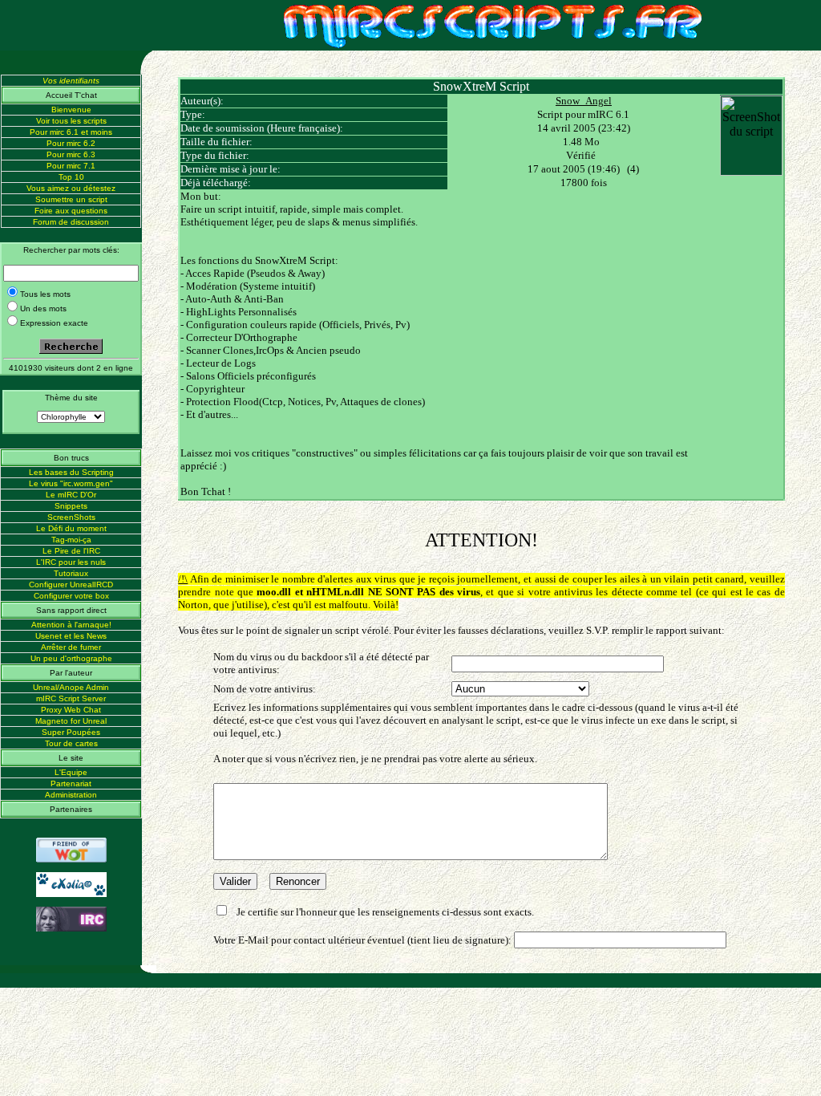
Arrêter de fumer (71, 647)
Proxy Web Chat (71, 709)
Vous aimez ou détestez (70, 188)
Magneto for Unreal (71, 720)
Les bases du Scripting (71, 472)
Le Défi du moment (71, 528)
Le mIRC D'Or (71, 494)
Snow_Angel (584, 101)
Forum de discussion (71, 221)
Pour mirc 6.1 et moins (71, 132)
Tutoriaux (71, 573)
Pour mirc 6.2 (71, 143)
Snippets (71, 505)
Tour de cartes (71, 743)
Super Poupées (71, 732)
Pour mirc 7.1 (71, 165)
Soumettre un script (71, 199)
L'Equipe (71, 772)
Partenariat (71, 783)
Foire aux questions (70, 210)
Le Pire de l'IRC (71, 550)
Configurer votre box (71, 595)
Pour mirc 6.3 (71, 154)
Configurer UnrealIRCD (71, 584)
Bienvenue (71, 109)
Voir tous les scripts (71, 120)
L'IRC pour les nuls (71, 562)
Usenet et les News (71, 635)
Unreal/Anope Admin (71, 687)
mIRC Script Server (71, 698)
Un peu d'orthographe (71, 658)
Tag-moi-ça (71, 539)
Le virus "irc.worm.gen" (71, 483)
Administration (71, 794)
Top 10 (71, 177)
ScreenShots (71, 517)
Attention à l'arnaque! (71, 624)
